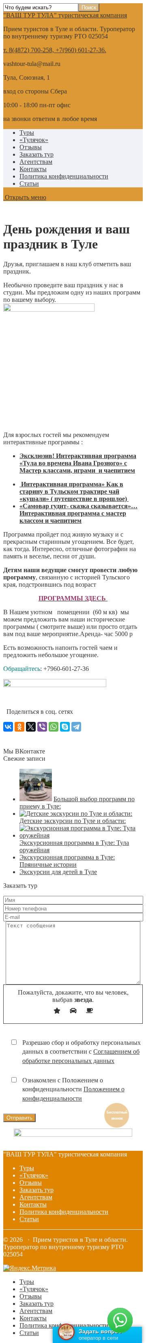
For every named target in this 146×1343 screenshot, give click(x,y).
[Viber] (42, 727)
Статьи (29, 183)
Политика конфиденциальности (63, 176)
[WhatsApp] (53, 727)
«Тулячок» (33, 139)
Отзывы (30, 147)
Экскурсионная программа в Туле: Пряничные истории (67, 861)
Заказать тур (36, 154)
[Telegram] (76, 727)
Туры (26, 132)
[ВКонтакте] (8, 727)
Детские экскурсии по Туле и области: (72, 820)
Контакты (33, 168)
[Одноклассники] (19, 727)
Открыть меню (24, 197)
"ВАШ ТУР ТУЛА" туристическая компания (65, 15)
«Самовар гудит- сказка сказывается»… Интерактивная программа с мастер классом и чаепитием (78, 513)
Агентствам (35, 161)
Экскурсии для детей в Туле (58, 871)
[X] (31, 727)
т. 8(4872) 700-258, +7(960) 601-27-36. (54, 50)
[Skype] (65, 727)
